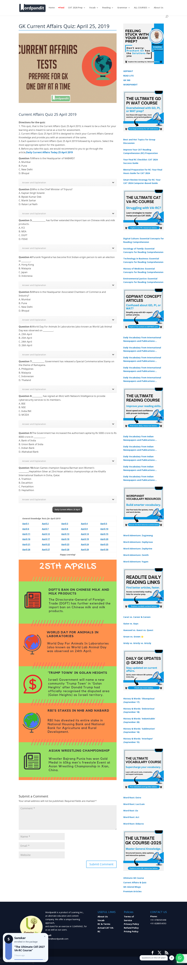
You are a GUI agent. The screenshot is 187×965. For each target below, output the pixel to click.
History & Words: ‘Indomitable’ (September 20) (139, 720)
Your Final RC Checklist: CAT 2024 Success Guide (140, 161)
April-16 (26, 539)
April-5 (103, 523)
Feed (62, 8)
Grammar (122, 8)
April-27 (46, 549)
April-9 (84, 528)
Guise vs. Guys (130, 623)
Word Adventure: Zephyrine (137, 548)
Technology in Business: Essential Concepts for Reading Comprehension (143, 260)
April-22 (46, 544)
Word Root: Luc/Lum (134, 804)
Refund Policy (131, 927)
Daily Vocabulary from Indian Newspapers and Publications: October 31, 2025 (139, 438)
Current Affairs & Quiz (134, 882)
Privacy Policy (131, 923)
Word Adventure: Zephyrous (138, 542)
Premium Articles (132, 891)
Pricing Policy (131, 931)
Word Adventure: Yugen (135, 561)
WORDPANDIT (130, 84)
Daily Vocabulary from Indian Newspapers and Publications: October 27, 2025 (139, 468)
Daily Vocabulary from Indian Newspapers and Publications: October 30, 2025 (139, 448)
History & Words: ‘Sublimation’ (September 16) (139, 730)
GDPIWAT (128, 71)
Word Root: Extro (132, 797)
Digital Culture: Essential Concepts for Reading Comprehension (143, 240)
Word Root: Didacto (133, 823)
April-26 (26, 549)
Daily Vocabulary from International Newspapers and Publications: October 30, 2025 (142, 349)
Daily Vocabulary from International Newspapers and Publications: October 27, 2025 (142, 369)
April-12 (46, 534)
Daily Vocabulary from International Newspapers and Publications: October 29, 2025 (142, 379)
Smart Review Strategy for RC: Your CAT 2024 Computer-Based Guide (142, 181)
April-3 (64, 523)
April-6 (25, 528)
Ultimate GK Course (133, 878)
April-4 (84, 523)
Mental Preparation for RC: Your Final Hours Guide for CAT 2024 (142, 171)
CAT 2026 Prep (75, 8)
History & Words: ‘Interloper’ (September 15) (138, 740)
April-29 (85, 549)
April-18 (65, 539)
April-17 (46, 539)
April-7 (45, 528)
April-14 (85, 534)
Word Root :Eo (130, 810)
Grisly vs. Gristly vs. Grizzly (137, 643)
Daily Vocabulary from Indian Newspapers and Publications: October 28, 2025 (139, 458)
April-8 (64, 528)
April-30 (104, 549)
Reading (106, 8)
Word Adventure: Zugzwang (138, 535)
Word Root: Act (131, 817)
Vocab (92, 8)
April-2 (45, 523)
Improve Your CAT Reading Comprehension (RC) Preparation (140, 151)
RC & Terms (104, 923)
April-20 (104, 539)
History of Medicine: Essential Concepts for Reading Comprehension (143, 270)
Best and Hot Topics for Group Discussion (139, 141)
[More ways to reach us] (171, 957)
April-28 (65, 549)
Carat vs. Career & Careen (136, 617)
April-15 (104, 534)
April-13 (65, 534)
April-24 (85, 544)
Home (52, 8)
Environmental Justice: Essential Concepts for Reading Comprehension (143, 280)
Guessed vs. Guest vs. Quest (138, 630)
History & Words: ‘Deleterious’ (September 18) (139, 710)
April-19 (85, 539)
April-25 (104, 544)
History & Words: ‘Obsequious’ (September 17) (139, 700)
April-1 (25, 523)
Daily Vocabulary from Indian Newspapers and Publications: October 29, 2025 (139, 478)
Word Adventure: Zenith (136, 555)
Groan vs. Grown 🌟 (133, 636)
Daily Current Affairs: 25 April (67, 509)
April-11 (26, 534)
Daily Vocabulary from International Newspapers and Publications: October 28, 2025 (142, 359)
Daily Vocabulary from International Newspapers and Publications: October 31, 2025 (142, 339)
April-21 (26, 544)
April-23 (65, 544)
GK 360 (126, 80)
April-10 (104, 528)
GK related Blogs (132, 886)
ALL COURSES (140, 8)
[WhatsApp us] (180, 958)
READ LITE (128, 75)
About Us (158, 8)
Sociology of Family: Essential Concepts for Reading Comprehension (143, 250)
